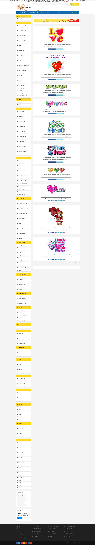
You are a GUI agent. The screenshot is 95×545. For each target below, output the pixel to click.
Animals (20, 442)
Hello (20, 165)
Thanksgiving (21, 85)
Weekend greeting (22, 151)
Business (20, 326)
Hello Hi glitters (22, 168)
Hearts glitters (21, 245)
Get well (20, 215)
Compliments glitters (23, 203)
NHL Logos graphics (22, 385)
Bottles (20, 350)
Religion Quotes (22, 400)
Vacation (20, 289)
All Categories (75, 12)
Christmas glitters (22, 40)
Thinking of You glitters (23, 267)
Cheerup (20, 200)
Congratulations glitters (23, 208)
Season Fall (21, 428)
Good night (21, 118)
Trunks (20, 482)
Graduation (21, 225)
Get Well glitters (22, 218)
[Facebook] (17, 543)
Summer (20, 433)
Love (19, 395)
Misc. (38, 12)
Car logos (20, 276)
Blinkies (20, 406)
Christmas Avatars (22, 455)
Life (19, 392)
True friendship (22, 189)
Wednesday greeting (22, 146)
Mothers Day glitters (22, 303)
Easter (20, 47)
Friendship (51, 12)
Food (19, 355)
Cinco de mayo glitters (23, 42)
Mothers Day (21, 301)
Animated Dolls (21, 361)
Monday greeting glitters (23, 123)
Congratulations (22, 205)
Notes (20, 397)
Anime (20, 447)
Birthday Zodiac (22, 320)
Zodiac (20, 419)
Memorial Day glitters (23, 73)
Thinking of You (22, 265)
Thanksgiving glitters (23, 88)
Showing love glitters (23, 260)
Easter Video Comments (23, 18)
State (20, 416)
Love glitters (21, 247)
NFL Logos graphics (22, 383)
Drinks (20, 352)
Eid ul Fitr (20, 52)
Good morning (21, 116)
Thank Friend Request (23, 175)
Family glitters (21, 296)
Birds (20, 450)
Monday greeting (22, 121)
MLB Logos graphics (22, 378)
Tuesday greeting (22, 141)
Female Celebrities (69, 528)
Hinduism (20, 336)
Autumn (20, 425)
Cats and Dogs (21, 452)
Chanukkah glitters (22, 32)
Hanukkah (20, 60)
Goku (20, 475)
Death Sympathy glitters (23, 210)
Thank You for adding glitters (22, 184)
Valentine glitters (22, 93)
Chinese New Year (22, 35)
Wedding (20, 270)
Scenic (20, 480)
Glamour (20, 472)
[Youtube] (31, 543)
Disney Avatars (21, 457)
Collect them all (21, 279)
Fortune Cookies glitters (23, 213)
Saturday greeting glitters (24, 128)
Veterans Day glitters (23, 95)
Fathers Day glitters (22, 298)
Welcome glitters (22, 194)
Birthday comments (22, 315)
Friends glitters (21, 163)
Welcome (20, 191)
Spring (20, 430)
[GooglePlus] (22, 543)
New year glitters (22, 78)
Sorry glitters (21, 173)
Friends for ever (22, 467)
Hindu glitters (21, 333)
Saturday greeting (22, 126)
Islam (20, 338)
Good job (20, 220)
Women (20, 487)
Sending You (21, 257)
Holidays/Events (32, 12)
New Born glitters (22, 233)
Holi (19, 62)
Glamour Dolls (21, 369)
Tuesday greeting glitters (23, 143)
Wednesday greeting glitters (24, 148)
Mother (20, 414)
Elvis (19, 411)
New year (20, 75)
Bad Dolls (20, 364)
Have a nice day (21, 228)
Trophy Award (21, 286)
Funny (20, 470)
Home (18, 12)
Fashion (20, 281)
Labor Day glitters (22, 68)
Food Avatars (21, 462)
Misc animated (21, 477)
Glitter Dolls (21, 371)
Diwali (20, 45)
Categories (35, 4)
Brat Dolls (20, 366)
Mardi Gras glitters (22, 70)
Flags (20, 460)
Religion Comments (22, 341)
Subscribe (20, 518)
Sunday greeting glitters (23, 133)
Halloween (21, 55)
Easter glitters (21, 50)
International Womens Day (24, 65)
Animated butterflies (23, 445)
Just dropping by (22, 170)
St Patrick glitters (22, 83)
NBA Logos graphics (22, 380)
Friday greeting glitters (23, 113)
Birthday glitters (22, 317)
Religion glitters (22, 343)
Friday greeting (21, 111)
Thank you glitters (22, 186)
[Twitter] (19, 543)
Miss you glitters (22, 255)
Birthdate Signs (22, 312)
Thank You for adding (23, 180)
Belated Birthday (22, 310)
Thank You (21, 178)
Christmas (20, 37)
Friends (20, 160)
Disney (20, 409)
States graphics (22, 284)
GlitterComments (39, 16)
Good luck (20, 223)
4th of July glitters (22, 27)
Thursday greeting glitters (24, 138)
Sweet (20, 262)
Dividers (20, 102)
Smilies (20, 104)
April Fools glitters (22, 30)
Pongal (20, 80)
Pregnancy (21, 236)
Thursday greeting (22, 136)
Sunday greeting (22, 131)
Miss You (20, 252)
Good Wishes (57, 12)
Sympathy (20, 238)
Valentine (20, 90)
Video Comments (24, 12)
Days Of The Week (44, 12)
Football (20, 465)
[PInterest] (26, 543)
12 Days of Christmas (22, 25)
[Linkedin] (29, 543)
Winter (20, 436)
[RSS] (24, 543)
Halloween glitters (22, 57)
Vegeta (20, 485)
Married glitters (22, 250)
